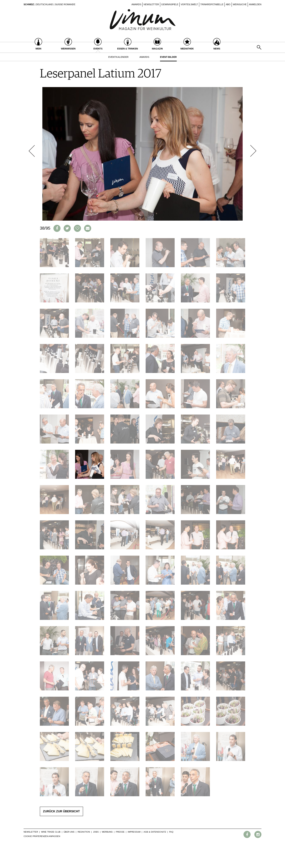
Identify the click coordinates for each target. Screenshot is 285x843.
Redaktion (84, 832)
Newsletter (151, 4)
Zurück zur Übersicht (61, 811)
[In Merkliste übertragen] (77, 228)
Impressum (134, 832)
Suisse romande (65, 4)
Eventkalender (118, 57)
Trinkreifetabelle (211, 4)
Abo (228, 4)
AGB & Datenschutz (155, 832)
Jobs (96, 832)
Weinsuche (240, 4)
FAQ (171, 832)
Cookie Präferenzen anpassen (42, 836)
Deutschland (44, 4)
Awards (136, 4)
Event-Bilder (168, 57)
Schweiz (29, 4)
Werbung (107, 832)
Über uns (69, 832)
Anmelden (255, 4)
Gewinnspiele (169, 4)
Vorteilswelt (189, 4)
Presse (120, 832)
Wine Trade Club (51, 832)
